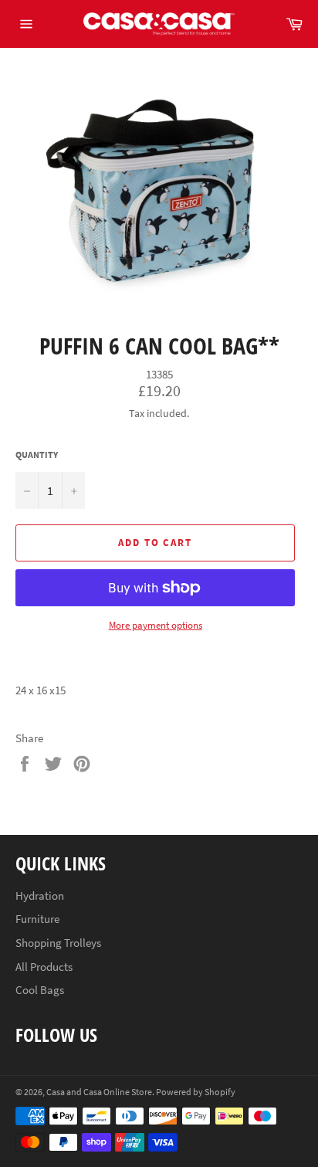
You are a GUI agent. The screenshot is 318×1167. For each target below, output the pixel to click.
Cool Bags (39, 989)
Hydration (39, 895)
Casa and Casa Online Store (99, 1091)
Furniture (37, 918)
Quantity (36, 454)
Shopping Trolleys (58, 942)
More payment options (155, 625)
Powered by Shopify (195, 1091)
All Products (44, 966)
